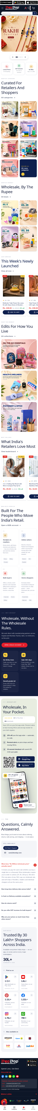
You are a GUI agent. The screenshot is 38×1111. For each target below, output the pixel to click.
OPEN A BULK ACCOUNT (13, 645)
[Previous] (13, 57)
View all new (6, 271)
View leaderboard (8, 451)
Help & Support (7, 2)
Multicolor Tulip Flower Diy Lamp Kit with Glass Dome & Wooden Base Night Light (13, 304)
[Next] (25, 57)
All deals (4, 197)
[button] (2, 8)
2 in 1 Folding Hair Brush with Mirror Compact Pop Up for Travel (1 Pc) (12, 485)
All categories (7, 97)
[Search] (35, 13)
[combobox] (19, 13)
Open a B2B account (9, 525)
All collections (7, 336)
